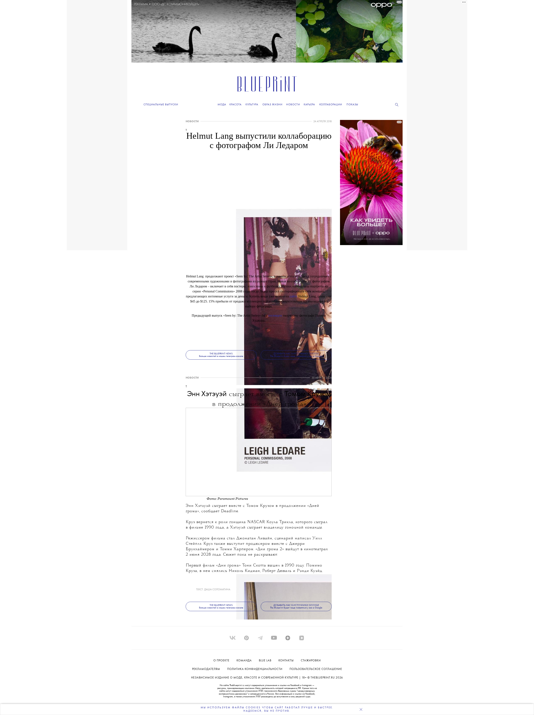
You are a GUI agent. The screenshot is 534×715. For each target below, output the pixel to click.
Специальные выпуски (161, 104)
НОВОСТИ (192, 121)
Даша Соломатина (217, 589)
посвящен (275, 315)
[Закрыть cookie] (361, 709)
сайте (293, 296)
